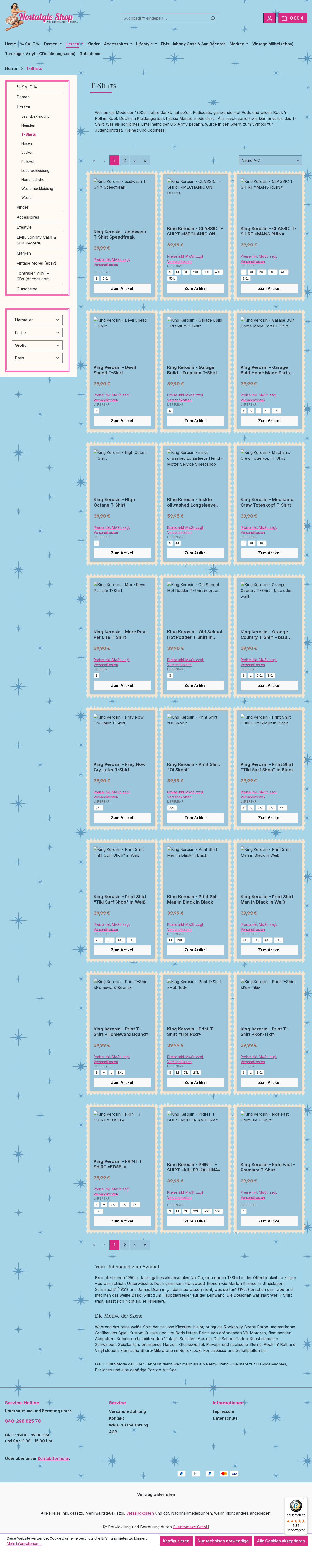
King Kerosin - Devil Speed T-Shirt (115, 370)
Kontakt (116, 1418)
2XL (196, 272)
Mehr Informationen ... (24, 1543)
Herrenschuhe (32, 179)
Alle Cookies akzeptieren (281, 1540)
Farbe (20, 332)
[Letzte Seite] (145, 160)
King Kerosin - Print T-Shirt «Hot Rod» (190, 1031)
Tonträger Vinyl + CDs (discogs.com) (34, 276)
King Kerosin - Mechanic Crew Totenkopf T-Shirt (267, 502)
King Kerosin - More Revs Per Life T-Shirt (121, 634)
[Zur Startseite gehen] (41, 17)
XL (186, 272)
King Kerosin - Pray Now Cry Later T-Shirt (120, 767)
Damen (23, 96)
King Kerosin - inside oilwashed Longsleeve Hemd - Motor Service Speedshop (191, 502)
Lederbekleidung (35, 170)
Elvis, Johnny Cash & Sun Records (36, 240)
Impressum (223, 1411)
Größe (21, 345)
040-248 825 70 (23, 1421)
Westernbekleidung (37, 188)
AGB (113, 1431)
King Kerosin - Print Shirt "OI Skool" (193, 767)
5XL (105, 278)
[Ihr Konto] (269, 18)
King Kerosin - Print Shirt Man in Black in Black (193, 899)
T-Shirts (28, 134)
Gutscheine (27, 288)
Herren (23, 106)
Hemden (28, 125)
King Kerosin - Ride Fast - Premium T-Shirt (268, 1167)
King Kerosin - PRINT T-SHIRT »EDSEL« (119, 1164)
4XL (218, 272)
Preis (19, 358)
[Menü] (304, 1500)
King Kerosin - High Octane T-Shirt (114, 502)
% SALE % (27, 86)
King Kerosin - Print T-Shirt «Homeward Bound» (121, 1031)
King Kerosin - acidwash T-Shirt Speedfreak (120, 234)
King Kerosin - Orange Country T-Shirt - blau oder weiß (264, 634)
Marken (24, 253)
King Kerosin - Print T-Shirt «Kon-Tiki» (264, 1031)
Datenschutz (225, 1418)
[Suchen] (212, 18)
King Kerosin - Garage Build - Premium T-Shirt (192, 370)
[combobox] (164, 18)
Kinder (23, 207)
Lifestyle (24, 227)
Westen (27, 197)
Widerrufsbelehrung (128, 1425)
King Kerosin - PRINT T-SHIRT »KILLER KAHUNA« (194, 1167)
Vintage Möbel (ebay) (36, 263)
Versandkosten (140, 1513)
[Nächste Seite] (135, 160)
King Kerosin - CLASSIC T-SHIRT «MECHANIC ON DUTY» (195, 231)
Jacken (27, 152)
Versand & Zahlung (127, 1411)
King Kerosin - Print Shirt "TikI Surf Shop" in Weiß (120, 899)
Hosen (26, 143)
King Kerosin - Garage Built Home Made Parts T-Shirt (268, 370)
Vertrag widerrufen (156, 1494)
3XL (207, 272)
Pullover (28, 161)
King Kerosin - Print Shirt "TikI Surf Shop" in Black (267, 767)
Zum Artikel (122, 288)
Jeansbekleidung (35, 116)
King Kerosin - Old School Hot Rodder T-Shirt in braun (194, 634)
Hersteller (24, 319)
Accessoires (28, 217)
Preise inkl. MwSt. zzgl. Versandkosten (112, 262)
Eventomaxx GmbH (191, 1526)
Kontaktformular (53, 1458)
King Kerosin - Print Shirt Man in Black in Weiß (267, 899)
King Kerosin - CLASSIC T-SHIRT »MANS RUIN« (268, 231)
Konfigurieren (176, 1540)
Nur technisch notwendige (223, 1540)
